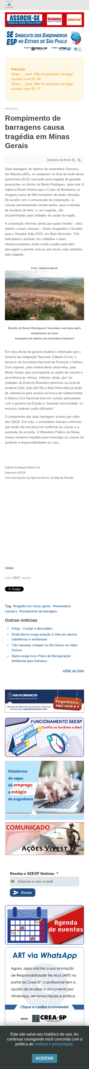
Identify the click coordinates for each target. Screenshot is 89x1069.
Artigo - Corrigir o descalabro (32, 628)
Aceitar (44, 1058)
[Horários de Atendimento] (44, 738)
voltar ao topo (73, 670)
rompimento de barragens (39, 611)
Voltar (9, 568)
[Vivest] (44, 839)
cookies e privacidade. (54, 1044)
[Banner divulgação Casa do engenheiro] (44, 701)
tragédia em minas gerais (33, 606)
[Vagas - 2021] (44, 790)
